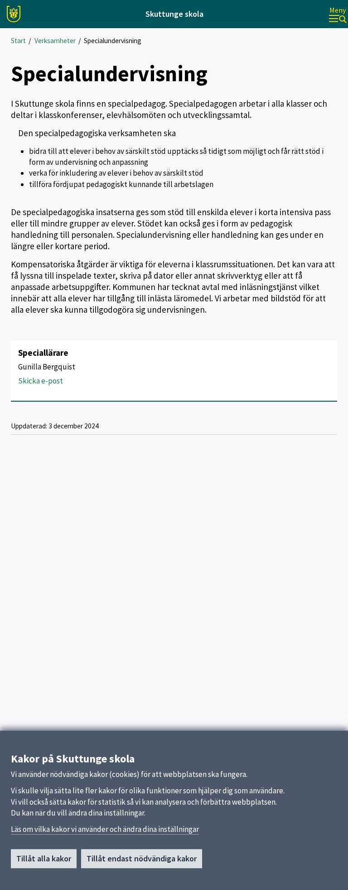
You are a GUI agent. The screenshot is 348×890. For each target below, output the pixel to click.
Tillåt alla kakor (43, 858)
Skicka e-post (40, 381)
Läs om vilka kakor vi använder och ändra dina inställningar (105, 829)
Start (18, 40)
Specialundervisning (112, 40)
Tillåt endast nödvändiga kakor (142, 858)
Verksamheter (55, 40)
